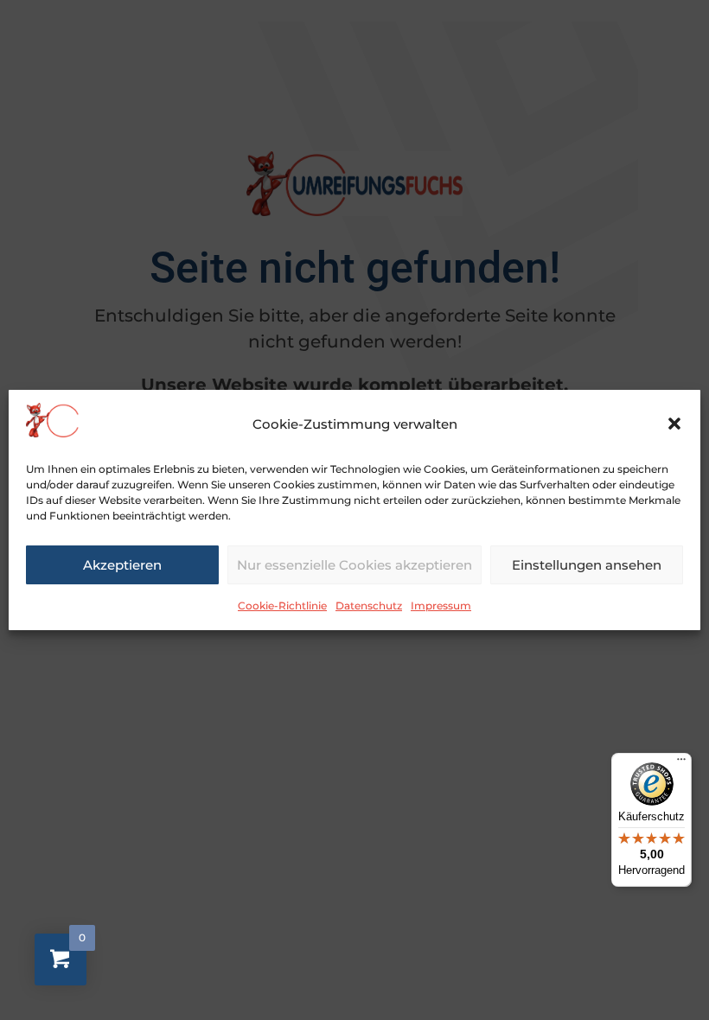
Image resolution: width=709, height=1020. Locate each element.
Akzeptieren (122, 565)
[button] (674, 423)
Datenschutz (368, 605)
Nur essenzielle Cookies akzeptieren (354, 565)
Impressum (441, 605)
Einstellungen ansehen (586, 565)
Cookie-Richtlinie (282, 605)
